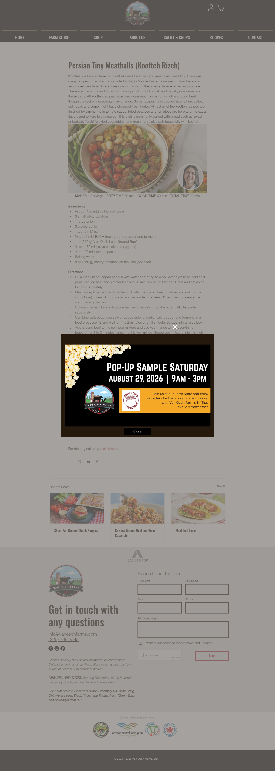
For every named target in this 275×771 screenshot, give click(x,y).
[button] (175, 327)
